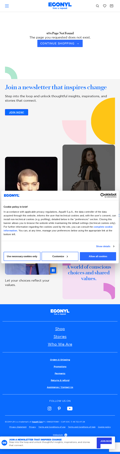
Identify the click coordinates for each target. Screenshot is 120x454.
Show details (103, 246)
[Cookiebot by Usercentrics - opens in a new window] (102, 195)
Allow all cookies (98, 256)
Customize (58, 256)
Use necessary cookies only (22, 256)
